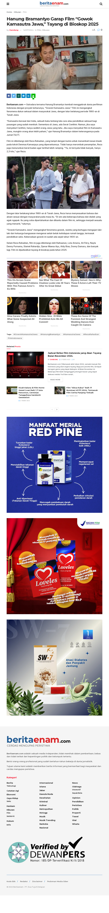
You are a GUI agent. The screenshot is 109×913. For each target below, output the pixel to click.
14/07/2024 (28, 30)
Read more (55, 380)
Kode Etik (11, 881)
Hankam (11, 806)
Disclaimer (37, 881)
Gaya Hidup (12, 798)
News (75, 783)
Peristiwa (77, 805)
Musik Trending (47, 820)
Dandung (13, 30)
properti (76, 813)
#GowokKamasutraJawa (25, 334)
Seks (9, 801)
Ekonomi (11, 794)
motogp (43, 813)
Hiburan (17, 12)
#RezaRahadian (91, 334)
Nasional (43, 828)
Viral (74, 820)
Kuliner (43, 805)
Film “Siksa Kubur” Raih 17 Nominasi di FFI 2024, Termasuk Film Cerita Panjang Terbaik (82, 390)
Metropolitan (46, 809)
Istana (42, 786)
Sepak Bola (77, 793)
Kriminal (43, 801)
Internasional (46, 783)
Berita (10, 783)
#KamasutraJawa (71, 334)
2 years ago (65, 359)
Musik (42, 816)
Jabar (42, 790)
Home (9, 12)
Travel (75, 816)
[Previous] (52, 409)
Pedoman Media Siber (57, 881)
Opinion (76, 798)
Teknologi (11, 786)
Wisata (75, 824)
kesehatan (45, 798)
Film (25, 12)
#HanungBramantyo (50, 334)
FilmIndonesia (15, 338)
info (9, 825)
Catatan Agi (13, 791)
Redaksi (24, 881)
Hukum (10, 821)
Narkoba (43, 824)
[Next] (57, 409)
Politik (75, 809)
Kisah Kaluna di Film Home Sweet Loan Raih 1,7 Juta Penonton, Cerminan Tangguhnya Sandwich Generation (31, 392)
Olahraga (76, 786)
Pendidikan (78, 801)
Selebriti (10, 816)
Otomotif (76, 790)
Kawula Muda (46, 794)
